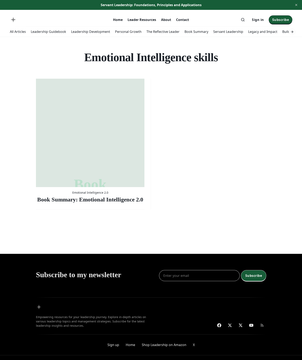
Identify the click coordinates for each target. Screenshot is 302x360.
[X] (240, 325)
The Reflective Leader (163, 31)
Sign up (113, 345)
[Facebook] (219, 325)
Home (118, 19)
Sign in (258, 19)
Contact (182, 19)
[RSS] (262, 325)
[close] (296, 5)
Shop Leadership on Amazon (164, 345)
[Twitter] (230, 325)
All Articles (18, 31)
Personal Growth (128, 31)
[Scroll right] (292, 32)
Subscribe (280, 19)
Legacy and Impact (262, 31)
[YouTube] (251, 325)
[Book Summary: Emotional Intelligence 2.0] (90, 140)
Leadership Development (90, 31)
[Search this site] (243, 20)
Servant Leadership (228, 31)
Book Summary (196, 31)
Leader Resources (142, 19)
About (166, 19)
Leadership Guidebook (48, 31)
